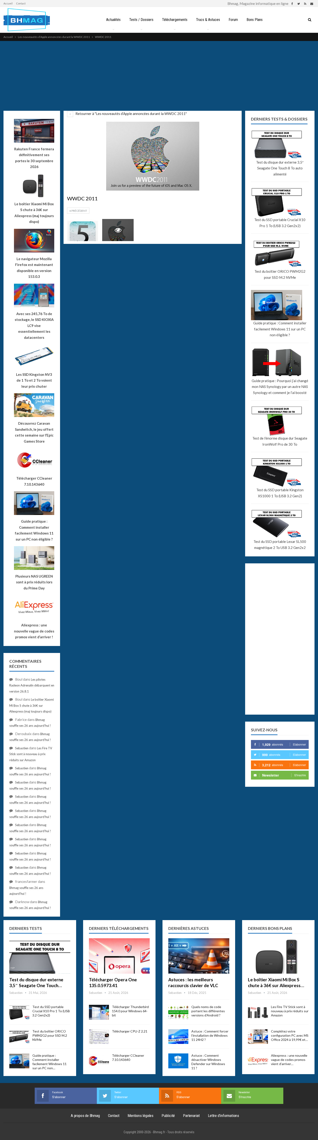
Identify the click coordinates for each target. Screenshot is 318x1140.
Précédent (79, 210)
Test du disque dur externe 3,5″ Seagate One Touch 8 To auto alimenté (280, 168)
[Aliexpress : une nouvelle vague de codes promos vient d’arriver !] (258, 1060)
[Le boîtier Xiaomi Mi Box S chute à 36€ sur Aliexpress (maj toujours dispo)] (278, 956)
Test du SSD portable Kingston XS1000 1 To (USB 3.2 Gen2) (280, 493)
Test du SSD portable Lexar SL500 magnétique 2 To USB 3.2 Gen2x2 (280, 544)
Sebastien (21, 748)
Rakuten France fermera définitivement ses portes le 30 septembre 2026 (34, 158)
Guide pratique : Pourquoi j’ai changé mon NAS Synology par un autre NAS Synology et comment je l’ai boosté (280, 387)
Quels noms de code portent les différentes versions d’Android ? (208, 1011)
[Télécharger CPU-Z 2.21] (99, 1036)
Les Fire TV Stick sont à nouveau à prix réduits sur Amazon (30, 754)
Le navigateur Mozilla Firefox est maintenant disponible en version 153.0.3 (34, 268)
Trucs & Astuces (208, 19)
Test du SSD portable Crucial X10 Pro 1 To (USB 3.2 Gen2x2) (279, 223)
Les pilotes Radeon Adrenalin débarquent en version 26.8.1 (31, 685)
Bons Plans (255, 19)
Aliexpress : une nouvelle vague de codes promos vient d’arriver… (289, 1059)
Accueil (8, 3)
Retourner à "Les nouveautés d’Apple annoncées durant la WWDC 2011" (131, 113)
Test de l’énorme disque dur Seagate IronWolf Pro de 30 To (279, 441)
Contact (21, 3)
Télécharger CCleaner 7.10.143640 (128, 1057)
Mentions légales (140, 1115)
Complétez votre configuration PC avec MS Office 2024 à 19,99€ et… (289, 1035)
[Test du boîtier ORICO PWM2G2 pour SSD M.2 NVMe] (19, 1036)
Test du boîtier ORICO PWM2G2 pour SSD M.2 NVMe (279, 274)
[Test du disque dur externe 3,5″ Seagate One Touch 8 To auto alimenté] (39, 956)
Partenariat (191, 1115)
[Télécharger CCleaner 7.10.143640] (99, 1060)
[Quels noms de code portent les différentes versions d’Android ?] (178, 1012)
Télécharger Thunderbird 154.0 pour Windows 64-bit (130, 1011)
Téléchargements (174, 19)
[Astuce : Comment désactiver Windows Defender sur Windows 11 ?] (178, 1060)
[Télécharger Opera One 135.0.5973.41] (119, 956)
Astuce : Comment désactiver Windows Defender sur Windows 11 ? (208, 1061)
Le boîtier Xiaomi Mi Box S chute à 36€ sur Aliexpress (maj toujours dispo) (34, 213)
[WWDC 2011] (82, 230)
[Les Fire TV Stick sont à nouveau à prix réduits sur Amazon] (258, 1012)
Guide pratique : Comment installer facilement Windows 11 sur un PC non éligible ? (280, 329)
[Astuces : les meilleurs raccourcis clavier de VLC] (198, 956)
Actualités (113, 19)
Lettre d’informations (223, 1115)
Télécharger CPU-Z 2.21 (129, 1031)
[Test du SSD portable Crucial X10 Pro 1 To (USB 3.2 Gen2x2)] (19, 1012)
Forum (233, 19)
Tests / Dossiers (141, 19)
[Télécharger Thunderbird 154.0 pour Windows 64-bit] (99, 1012)
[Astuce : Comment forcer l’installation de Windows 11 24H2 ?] (178, 1036)
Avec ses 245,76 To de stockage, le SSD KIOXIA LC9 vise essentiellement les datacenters (34, 326)
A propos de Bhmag (85, 1115)
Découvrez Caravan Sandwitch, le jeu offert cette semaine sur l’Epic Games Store (34, 432)
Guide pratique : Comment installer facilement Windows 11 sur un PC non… (49, 1061)
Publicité (168, 1115)
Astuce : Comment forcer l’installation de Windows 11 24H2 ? (209, 1035)
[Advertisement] (159, 75)
